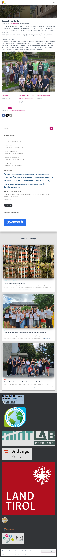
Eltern (5, 280)
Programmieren (9, 184)
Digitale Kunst (8, 177)
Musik (37, 181)
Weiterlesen (28, 289)
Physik (49, 181)
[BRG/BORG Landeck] (4, 2)
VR (16, 187)
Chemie (37, 174)
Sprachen (22, 110)
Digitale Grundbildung (44, 174)
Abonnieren (8, 205)
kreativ (7, 180)
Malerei (21, 181)
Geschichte (17, 110)
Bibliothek (14, 174)
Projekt (17, 184)
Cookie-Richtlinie (36, 554)
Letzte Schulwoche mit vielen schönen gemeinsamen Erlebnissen (25, 332)
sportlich (43, 184)
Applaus (8, 174)
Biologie (27, 174)
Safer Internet (30, 184)
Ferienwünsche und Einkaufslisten (15, 283)
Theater (13, 187)
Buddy (32, 174)
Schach (36, 184)
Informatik (34, 177)
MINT (32, 180)
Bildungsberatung (20, 174)
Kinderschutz (40, 177)
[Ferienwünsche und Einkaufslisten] (28, 261)
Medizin (26, 181)
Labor (13, 181)
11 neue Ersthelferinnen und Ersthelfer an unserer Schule (22, 382)
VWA (18, 187)
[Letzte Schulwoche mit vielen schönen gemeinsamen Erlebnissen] (28, 310)
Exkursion (11, 110)
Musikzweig (43, 181)
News (10, 108)
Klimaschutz (48, 177)
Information (11, 280)
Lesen (17, 181)
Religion (23, 184)
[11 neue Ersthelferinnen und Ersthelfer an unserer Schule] (28, 360)
